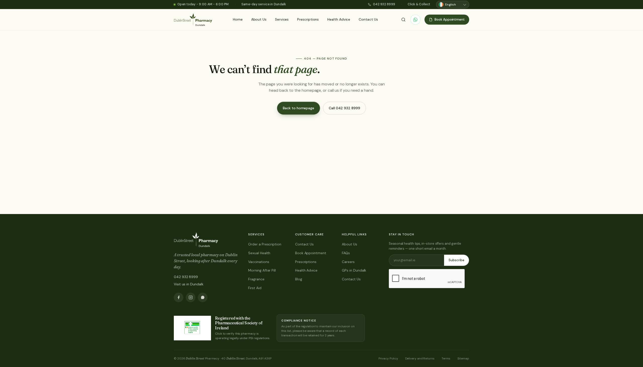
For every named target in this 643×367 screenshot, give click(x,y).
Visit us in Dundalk (188, 284)
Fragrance (256, 279)
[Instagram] (190, 297)
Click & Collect (419, 4)
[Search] (403, 20)
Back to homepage (298, 108)
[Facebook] (178, 297)
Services (282, 19)
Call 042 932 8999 (344, 108)
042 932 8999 (384, 4)
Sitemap (463, 358)
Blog (298, 279)
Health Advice (338, 19)
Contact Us (368, 19)
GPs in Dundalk (354, 270)
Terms (446, 358)
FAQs (346, 253)
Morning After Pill (262, 270)
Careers (348, 261)
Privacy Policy (388, 358)
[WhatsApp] (415, 20)
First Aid (254, 288)
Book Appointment (310, 253)
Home (238, 19)
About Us (258, 19)
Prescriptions (308, 19)
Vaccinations (258, 261)
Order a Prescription (264, 244)
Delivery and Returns (420, 358)
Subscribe (456, 260)
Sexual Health (259, 253)
